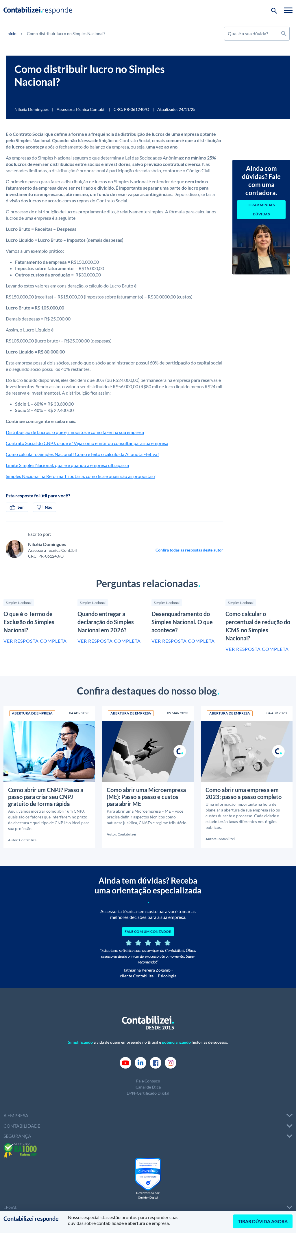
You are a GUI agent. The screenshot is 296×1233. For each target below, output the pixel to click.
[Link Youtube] (125, 1062)
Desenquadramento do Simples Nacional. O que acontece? (182, 621)
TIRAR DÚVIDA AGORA (263, 1221)
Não (48, 507)
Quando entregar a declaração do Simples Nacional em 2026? (105, 621)
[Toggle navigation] (288, 10)
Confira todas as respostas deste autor (189, 549)
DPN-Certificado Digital (148, 1093)
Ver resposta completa (35, 641)
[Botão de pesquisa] (274, 10)
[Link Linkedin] (140, 1062)
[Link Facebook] (155, 1062)
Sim (21, 507)
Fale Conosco (148, 1080)
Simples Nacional (19, 602)
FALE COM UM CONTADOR (148, 931)
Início (11, 33)
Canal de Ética (148, 1086)
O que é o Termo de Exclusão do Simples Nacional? (28, 621)
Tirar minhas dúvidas (261, 209)
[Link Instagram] (170, 1062)
